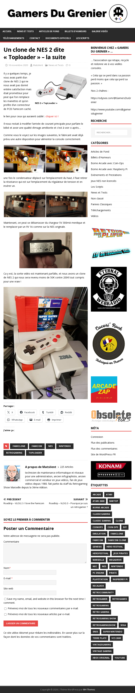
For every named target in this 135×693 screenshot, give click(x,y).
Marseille (98, 559)
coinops (98, 527)
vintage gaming (102, 651)
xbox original (101, 657)
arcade (97, 494)
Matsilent (38, 65)
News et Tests (25, 31)
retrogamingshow (104, 625)
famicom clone (117, 540)
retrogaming (14, 452)
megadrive (115, 559)
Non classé (97, 198)
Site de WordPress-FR (103, 454)
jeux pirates (120, 553)
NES (50, 446)
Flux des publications (102, 442)
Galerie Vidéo (100, 31)
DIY (125, 527)
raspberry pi (120, 579)
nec (95, 566)
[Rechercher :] (111, 133)
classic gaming (102, 520)
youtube (120, 657)
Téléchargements (13, 38)
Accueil (7, 31)
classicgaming (101, 514)
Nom (6, 568)
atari (109, 494)
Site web (8, 588)
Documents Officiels (58, 38)
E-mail (7, 578)
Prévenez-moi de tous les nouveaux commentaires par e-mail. (43, 608)
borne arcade (101, 507)
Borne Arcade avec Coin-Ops (107, 163)
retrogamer (100, 599)
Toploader (35, 452)
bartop (113, 501)
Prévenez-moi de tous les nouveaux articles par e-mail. (39, 614)
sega (123, 625)
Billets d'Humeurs (101, 157)
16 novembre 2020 (18, 65)
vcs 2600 (116, 638)
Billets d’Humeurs (75, 31)
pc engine (98, 572)
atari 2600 (98, 501)
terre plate (100, 638)
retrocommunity (103, 592)
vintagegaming (102, 644)
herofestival (100, 553)
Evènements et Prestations (106, 175)
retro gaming (101, 611)
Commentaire (11, 541)
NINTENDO (65, 446)
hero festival (115, 546)
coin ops (113, 527)
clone (119, 520)
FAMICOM (37, 446)
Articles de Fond (49, 31)
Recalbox (98, 585)
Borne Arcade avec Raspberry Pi (109, 169)
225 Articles (66, 466)
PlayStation (100, 579)
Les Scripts (82, 38)
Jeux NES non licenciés (103, 181)
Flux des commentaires (104, 448)
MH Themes (89, 689)
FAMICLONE (19, 446)
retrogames (119, 599)
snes (95, 631)
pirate (113, 572)
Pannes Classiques (101, 204)
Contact (35, 38)
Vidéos (94, 216)
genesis (97, 546)
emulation (99, 533)
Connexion (97, 436)
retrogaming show (104, 618)
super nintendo (112, 631)
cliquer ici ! (52, 116)
